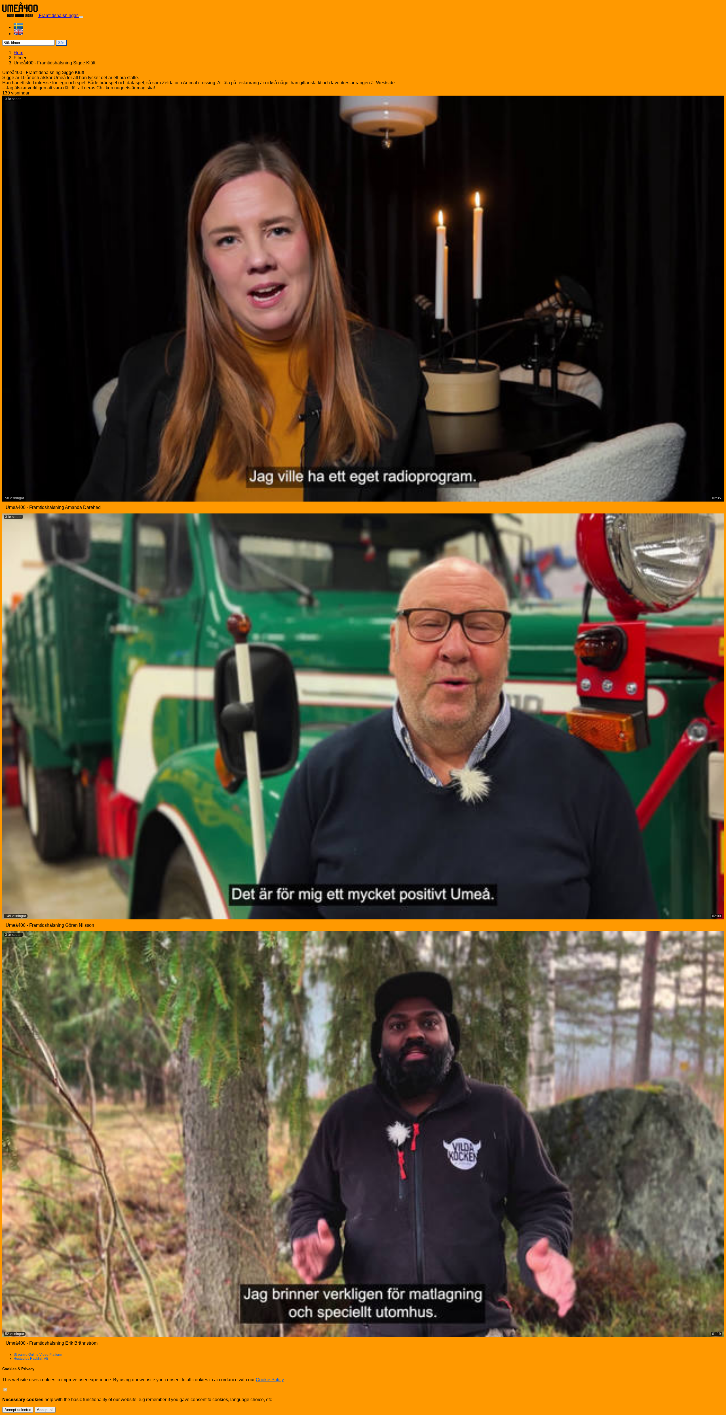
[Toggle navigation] (81, 17)
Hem (18, 52)
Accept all (45, 1410)
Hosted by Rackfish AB (31, 1359)
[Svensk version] (369, 26)
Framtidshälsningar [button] (58, 15)
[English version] (369, 32)
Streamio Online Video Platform (38, 1355)
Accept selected (18, 1410)
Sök (61, 43)
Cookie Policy (270, 1379)
